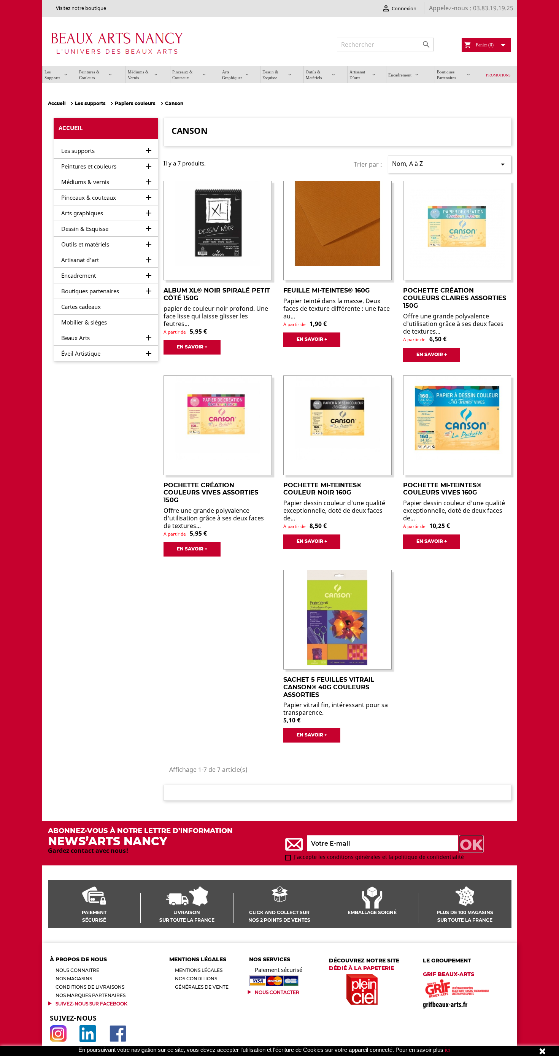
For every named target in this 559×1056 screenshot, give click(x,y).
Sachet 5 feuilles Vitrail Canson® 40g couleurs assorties (328, 687)
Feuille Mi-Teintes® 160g (326, 290)
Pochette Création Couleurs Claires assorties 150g (454, 298)
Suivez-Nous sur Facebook (91, 1004)
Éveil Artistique (80, 353)
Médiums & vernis (85, 182)
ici (447, 1049)
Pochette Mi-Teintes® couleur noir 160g (322, 489)
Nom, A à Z (449, 164)
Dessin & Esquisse (84, 228)
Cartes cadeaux (81, 306)
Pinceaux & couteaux (88, 197)
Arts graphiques (82, 213)
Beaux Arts (75, 338)
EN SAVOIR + (192, 347)
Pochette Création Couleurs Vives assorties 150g (211, 493)
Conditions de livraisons (90, 987)
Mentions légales (198, 970)
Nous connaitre (77, 970)
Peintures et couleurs (88, 166)
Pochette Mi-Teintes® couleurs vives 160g (442, 489)
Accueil (71, 128)
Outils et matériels (85, 244)
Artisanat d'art (80, 260)
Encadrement (78, 275)
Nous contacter (277, 992)
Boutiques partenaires (90, 291)
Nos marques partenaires (90, 995)
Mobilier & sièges (84, 322)
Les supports (78, 150)
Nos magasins (74, 978)
